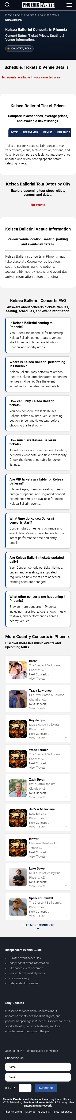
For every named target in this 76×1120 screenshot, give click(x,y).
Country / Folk (48, 14)
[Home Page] (38, 5)
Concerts (31, 14)
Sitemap (30, 1111)
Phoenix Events (14, 14)
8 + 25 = (10, 1088)
